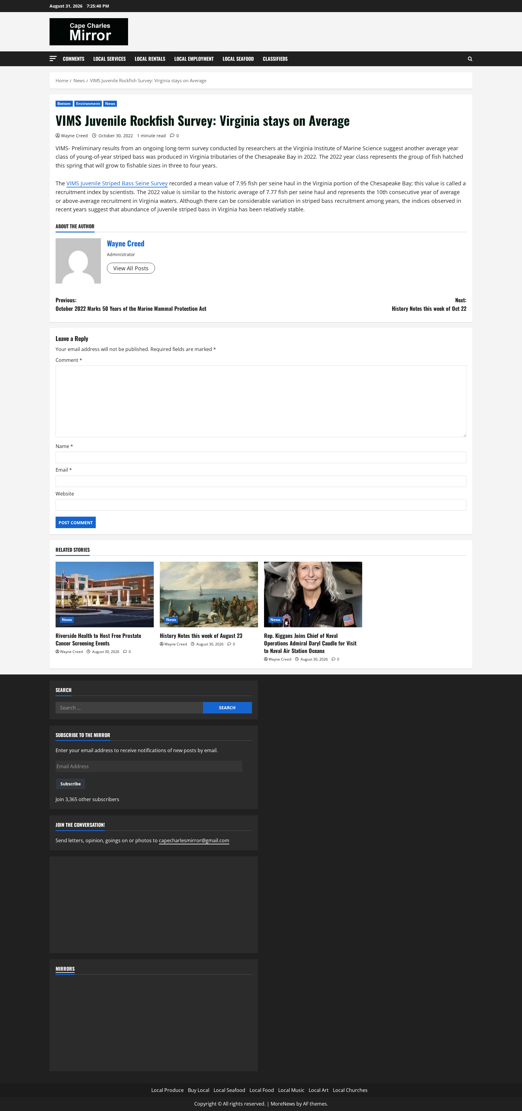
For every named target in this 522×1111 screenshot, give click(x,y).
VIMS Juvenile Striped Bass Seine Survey (117, 183)
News (110, 103)
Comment (69, 360)
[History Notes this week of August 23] (209, 594)
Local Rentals (150, 58)
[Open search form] (470, 59)
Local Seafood (238, 58)
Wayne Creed (74, 135)
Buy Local (198, 1090)
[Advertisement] (154, 904)
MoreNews (283, 1103)
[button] (53, 58)
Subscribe (70, 784)
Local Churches (350, 1090)
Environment (88, 103)
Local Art (319, 1090)
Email (64, 469)
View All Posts (131, 268)
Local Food (262, 1090)
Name (64, 446)
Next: (429, 304)
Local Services (109, 58)
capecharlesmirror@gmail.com (194, 840)
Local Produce (167, 1090)
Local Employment (194, 58)
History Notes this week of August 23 (201, 635)
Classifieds (275, 58)
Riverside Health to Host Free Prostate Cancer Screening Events (98, 639)
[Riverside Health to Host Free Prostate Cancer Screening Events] (105, 594)
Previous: (131, 304)
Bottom (64, 103)
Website (65, 493)
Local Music (291, 1090)
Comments (73, 58)
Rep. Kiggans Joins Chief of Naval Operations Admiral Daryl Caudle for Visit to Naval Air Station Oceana (310, 643)
